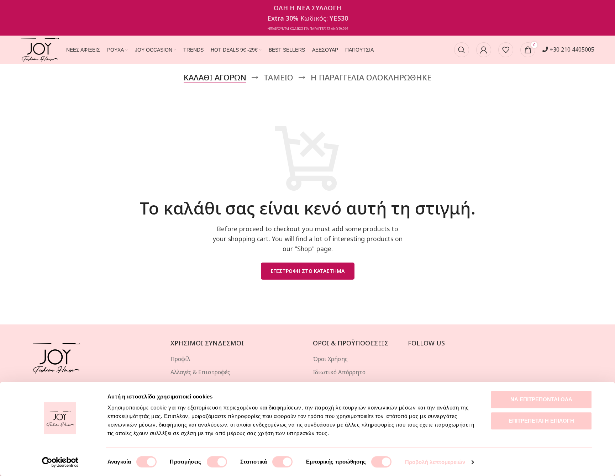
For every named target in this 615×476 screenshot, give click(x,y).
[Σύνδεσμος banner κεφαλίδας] (307, 18)
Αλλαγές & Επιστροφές (200, 372)
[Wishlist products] (506, 50)
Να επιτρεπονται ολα (541, 399)
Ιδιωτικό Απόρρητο (339, 372)
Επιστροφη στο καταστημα (308, 271)
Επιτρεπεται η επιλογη (541, 421)
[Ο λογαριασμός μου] (484, 50)
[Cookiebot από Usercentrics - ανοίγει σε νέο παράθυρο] (60, 462)
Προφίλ (180, 359)
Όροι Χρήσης (330, 359)
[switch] (217, 461)
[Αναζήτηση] (462, 50)
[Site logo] (40, 49)
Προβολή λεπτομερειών (435, 462)
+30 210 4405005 (571, 49)
